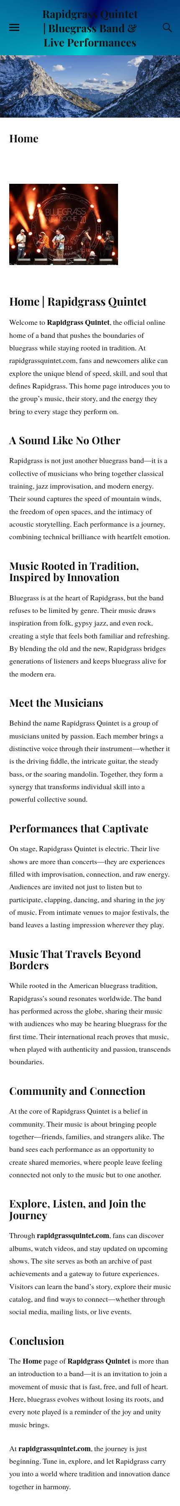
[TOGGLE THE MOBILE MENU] (14, 27)
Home (24, 138)
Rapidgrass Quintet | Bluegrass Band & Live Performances (90, 27)
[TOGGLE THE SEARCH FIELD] (166, 27)
